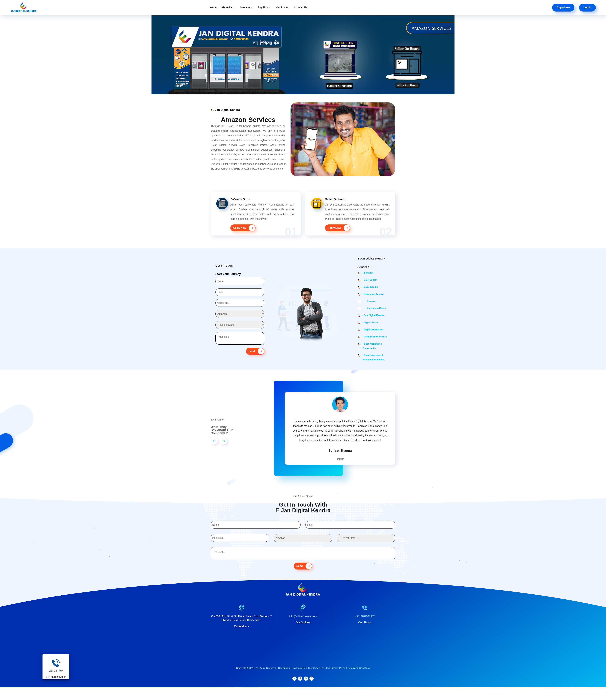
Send (252, 351)
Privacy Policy (338, 658)
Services (245, 7)
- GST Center (369, 279)
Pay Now (263, 7)
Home (213, 7)
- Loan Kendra (370, 287)
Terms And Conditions (358, 658)
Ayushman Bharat (374, 308)
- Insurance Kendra (372, 294)
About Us (227, 7)
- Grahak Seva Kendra (374, 336)
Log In (587, 7)
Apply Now (563, 7)
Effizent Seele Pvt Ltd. (317, 658)
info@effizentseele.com (303, 606)
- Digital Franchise (372, 329)
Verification (282, 7)
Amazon (369, 301)
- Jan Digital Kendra (373, 315)
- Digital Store (370, 322)
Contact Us (300, 7)
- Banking (367, 272)
